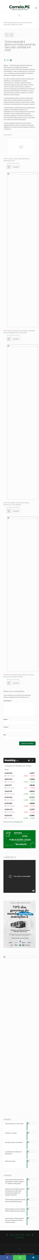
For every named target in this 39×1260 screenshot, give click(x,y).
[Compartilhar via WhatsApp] (8, 60)
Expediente (20, 1238)
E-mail (6, 727)
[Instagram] (19, 2)
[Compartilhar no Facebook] (5, 60)
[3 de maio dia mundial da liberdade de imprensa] (19, 948)
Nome (5, 719)
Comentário (7, 700)
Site (4, 735)
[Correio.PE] (19, 8)
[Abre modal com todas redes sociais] (11, 60)
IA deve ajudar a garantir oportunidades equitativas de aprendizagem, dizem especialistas (19, 332)
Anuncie (28, 1235)
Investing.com (18, 822)
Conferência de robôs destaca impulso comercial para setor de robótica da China (18, 676)
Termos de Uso (14, 1235)
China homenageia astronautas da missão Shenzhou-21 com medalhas (16, 504)
